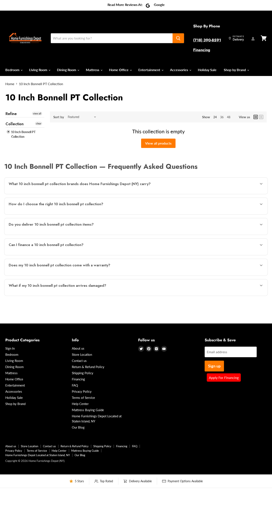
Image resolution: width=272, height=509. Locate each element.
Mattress (93, 70)
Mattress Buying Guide (88, 410)
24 (215, 117)
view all (37, 113)
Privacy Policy (82, 391)
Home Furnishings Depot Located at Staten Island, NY (37, 455)
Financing (201, 50)
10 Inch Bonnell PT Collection (22, 134)
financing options (42, 255)
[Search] (178, 38)
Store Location (82, 354)
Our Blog (78, 427)
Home (9, 84)
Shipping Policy (82, 373)
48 (228, 117)
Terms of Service (83, 397)
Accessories (179, 70)
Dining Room (67, 70)
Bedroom (12, 70)
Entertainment (149, 70)
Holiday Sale (207, 70)
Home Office (119, 70)
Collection (15, 124)
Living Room (38, 70)
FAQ (75, 385)
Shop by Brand (235, 70)
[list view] (261, 117)
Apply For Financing (224, 377)
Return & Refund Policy (88, 367)
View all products (158, 143)
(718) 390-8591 (207, 40)
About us (78, 348)
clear (38, 123)
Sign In (10, 348)
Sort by (58, 117)
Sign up (214, 366)
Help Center (80, 404)
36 (222, 117)
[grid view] (256, 117)
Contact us (79, 361)
